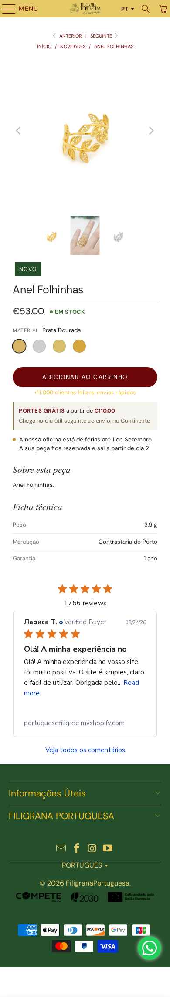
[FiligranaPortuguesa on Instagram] (92, 849)
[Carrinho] (162, 9)
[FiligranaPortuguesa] (85, 8)
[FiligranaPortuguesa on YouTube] (108, 849)
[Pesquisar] (146, 8)
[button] (19, 346)
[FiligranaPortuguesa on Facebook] (76, 849)
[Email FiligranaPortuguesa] (61, 849)
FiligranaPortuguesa (97, 883)
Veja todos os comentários (85, 750)
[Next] (151, 131)
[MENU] (5, 8)
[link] (85, 723)
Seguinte (101, 36)
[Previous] (19, 131)
